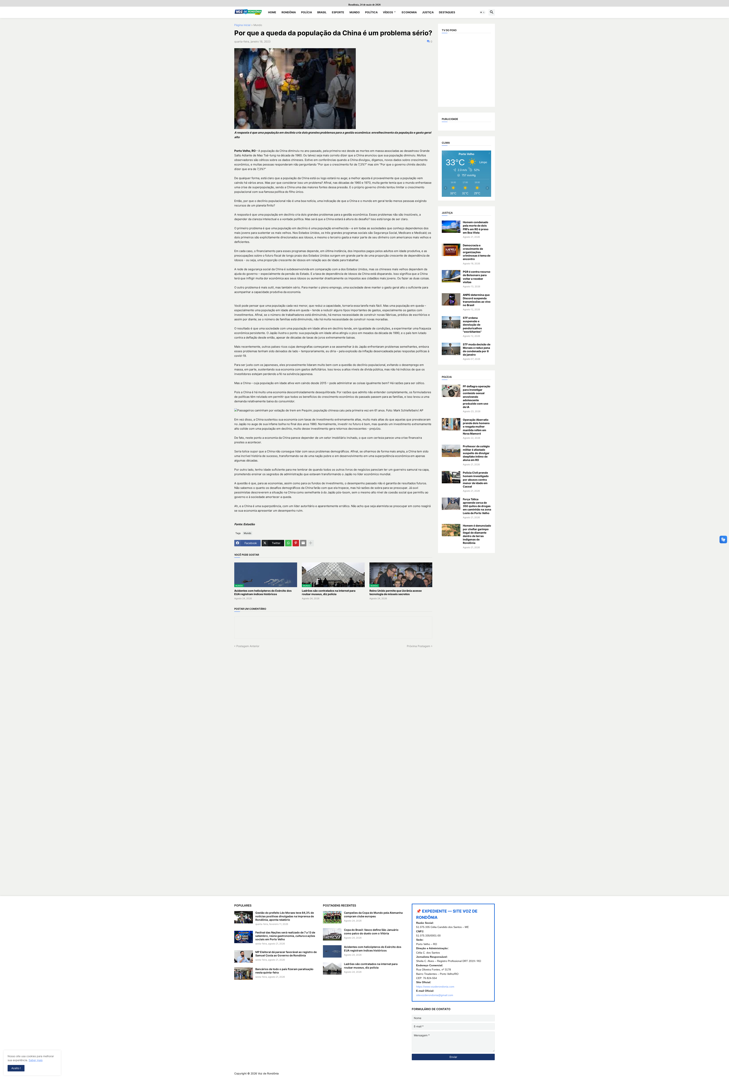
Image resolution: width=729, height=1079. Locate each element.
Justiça (428, 12)
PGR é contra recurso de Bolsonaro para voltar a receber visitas (476, 277)
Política (371, 12)
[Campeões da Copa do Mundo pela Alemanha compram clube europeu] (332, 917)
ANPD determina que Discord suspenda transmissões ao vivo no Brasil (477, 300)
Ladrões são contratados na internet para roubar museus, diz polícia (328, 592)
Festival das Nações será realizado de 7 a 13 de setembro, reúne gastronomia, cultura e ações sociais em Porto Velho (285, 936)
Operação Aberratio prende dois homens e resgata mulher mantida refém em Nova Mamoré (476, 426)
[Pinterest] (296, 543)
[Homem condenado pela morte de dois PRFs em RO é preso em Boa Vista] (451, 227)
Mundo (355, 12)
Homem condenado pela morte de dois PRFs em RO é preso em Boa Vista (475, 227)
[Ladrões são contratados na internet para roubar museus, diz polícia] (332, 968)
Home (272, 12)
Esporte (338, 12)
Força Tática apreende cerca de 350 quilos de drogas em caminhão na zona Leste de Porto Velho (477, 506)
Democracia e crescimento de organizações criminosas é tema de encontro (476, 252)
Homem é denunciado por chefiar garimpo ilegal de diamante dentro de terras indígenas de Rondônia (477, 534)
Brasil (322, 12)
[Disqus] (333, 695)
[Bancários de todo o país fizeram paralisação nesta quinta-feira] (243, 973)
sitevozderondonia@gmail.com (434, 995)
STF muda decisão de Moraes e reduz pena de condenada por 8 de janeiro (476, 349)
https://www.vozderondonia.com (435, 986)
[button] (482, 12)
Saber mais (36, 1060)
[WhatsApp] (288, 543)
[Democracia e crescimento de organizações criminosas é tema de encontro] (451, 250)
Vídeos (388, 12)
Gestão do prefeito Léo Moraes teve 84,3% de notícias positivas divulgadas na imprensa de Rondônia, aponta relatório (284, 916)
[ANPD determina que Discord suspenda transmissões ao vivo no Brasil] (451, 299)
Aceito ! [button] (16, 1068)
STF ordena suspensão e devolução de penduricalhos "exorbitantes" (472, 324)
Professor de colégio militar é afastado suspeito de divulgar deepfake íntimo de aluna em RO (476, 453)
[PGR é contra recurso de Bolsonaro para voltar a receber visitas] (451, 276)
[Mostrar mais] (310, 543)
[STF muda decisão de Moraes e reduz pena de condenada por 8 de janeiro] (451, 349)
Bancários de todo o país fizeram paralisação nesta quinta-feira (284, 970)
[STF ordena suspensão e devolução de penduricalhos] (451, 322)
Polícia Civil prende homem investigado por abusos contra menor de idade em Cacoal (476, 479)
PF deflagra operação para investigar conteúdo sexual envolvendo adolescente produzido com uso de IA (476, 397)
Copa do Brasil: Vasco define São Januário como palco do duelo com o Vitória (371, 931)
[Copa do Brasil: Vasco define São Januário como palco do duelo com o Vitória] (332, 934)
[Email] (303, 543)
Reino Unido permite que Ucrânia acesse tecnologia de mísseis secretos (395, 592)
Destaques (447, 12)
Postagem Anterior (247, 646)
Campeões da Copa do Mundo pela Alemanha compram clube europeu (373, 914)
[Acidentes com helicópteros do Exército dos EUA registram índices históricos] (332, 951)
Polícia (306, 12)
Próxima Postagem (418, 646)
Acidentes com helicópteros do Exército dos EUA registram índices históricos (263, 592)
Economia (409, 12)
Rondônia (289, 12)
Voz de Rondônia (268, 1073)
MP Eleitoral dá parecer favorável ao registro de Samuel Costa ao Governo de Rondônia (286, 953)
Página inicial (242, 25)
